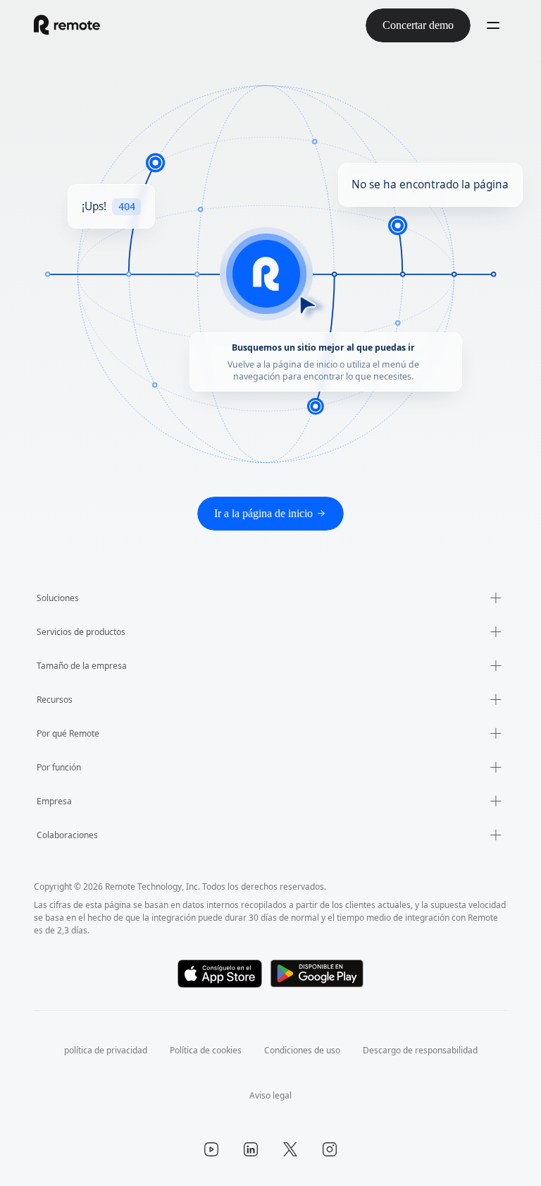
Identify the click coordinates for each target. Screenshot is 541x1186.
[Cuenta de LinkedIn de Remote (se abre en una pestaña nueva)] (251, 1149)
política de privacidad (93, 1050)
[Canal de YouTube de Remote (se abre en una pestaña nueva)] (211, 1149)
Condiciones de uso (305, 1050)
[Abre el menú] (493, 25)
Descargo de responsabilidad (431, 1050)
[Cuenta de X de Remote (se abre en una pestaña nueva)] (290, 1149)
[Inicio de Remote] (67, 25)
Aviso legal (270, 1095)
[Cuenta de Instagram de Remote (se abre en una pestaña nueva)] (330, 1149)
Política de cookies (200, 1050)
